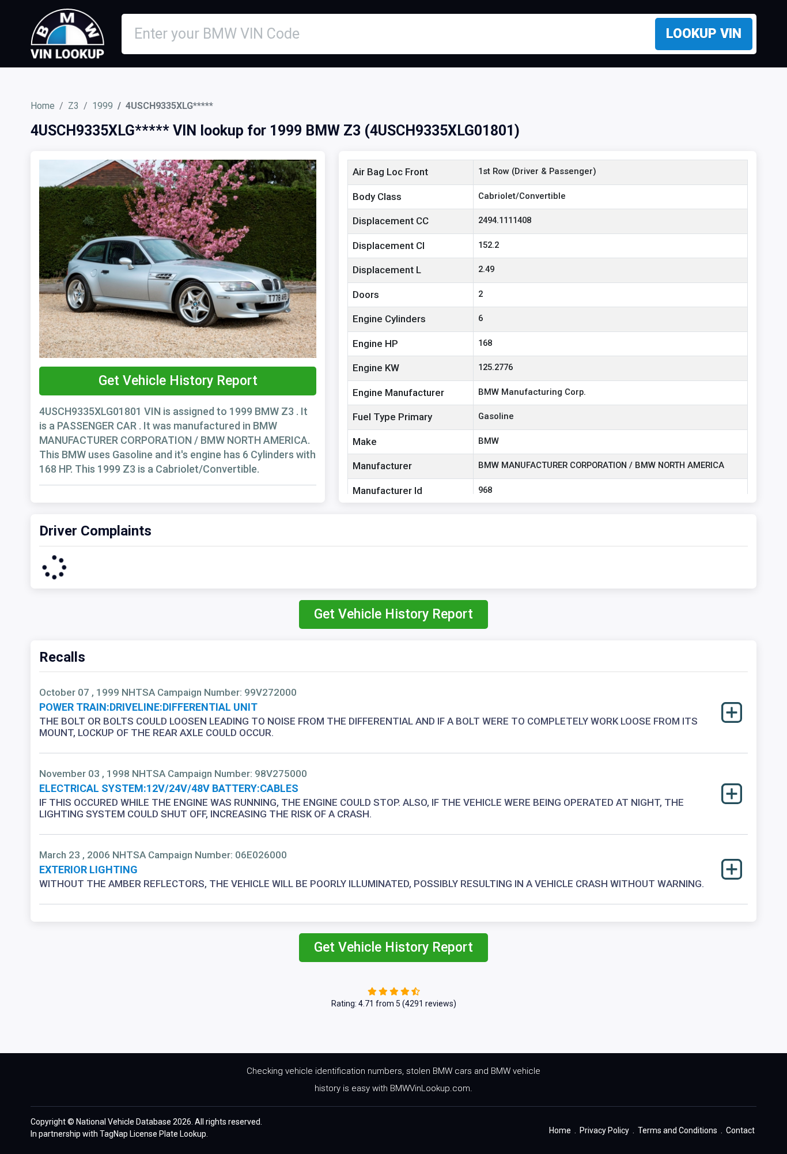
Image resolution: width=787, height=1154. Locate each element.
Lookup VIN (703, 34)
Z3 (73, 105)
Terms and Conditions (677, 1130)
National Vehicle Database (123, 1121)
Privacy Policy (604, 1130)
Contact (740, 1130)
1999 (102, 105)
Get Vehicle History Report (178, 381)
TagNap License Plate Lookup (153, 1133)
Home (43, 105)
